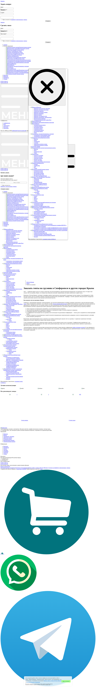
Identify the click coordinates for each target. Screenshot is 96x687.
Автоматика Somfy (10, 333)
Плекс (7, 327)
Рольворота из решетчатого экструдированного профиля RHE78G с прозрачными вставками (14, 359)
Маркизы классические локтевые (14, 230)
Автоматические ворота (12, 249)
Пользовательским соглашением (33, 682)
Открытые (8, 306)
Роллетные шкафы (7, 272)
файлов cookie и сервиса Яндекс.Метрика (52, 680)
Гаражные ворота (10, 253)
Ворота (5, 435)
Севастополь (6, 125)
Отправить (48, 21)
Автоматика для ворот (8, 436)
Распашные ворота (10, 252)
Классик (8, 316)
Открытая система (10, 297)
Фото (7, 277)
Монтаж (8, 264)
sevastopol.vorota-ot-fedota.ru (49, 239)
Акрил (7, 323)
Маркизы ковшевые (11, 235)
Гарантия (5, 452)
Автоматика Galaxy (11, 332)
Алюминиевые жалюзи (11, 341)
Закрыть (2, 1)
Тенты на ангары (10, 283)
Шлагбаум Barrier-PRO (11, 371)
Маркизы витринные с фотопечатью (11, 240)
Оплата (5, 448)
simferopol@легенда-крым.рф (19, 130)
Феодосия (5, 126)
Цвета (7, 266)
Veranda (8, 291)
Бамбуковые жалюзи (11, 348)
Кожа (7, 324)
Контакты (5, 75)
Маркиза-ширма (10, 237)
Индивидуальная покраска (12, 302)
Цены (7, 257)
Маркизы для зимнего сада (12, 238)
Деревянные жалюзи (11, 351)
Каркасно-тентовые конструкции (14, 289)
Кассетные (8, 308)
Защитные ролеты (7, 437)
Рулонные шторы (7, 439)
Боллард (8, 379)
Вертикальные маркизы (12, 242)
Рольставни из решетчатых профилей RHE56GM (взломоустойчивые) (12, 362)
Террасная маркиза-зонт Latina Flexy (15, 243)
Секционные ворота (11, 254)
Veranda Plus (9, 292)
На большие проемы (11, 300)
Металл (8, 325)
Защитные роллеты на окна (12, 269)
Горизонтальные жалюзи (9, 441)
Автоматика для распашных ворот (14, 261)
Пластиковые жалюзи (11, 342)
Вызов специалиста (5, 466)
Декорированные (10, 309)
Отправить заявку (5, 189)
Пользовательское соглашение (8, 467)
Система (8, 268)
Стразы (8, 328)
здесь (41, 469)
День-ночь (8, 313)
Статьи (5, 454)
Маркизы (5, 434)
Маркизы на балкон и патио (13, 234)
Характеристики (10, 278)
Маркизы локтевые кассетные (13, 231)
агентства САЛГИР (21, 469)
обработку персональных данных (19, 19)
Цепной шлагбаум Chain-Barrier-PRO (43, 234)
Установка (5, 451)
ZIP (7, 294)
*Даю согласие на (14, 19)
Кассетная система (10, 299)
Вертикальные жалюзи (8, 440)
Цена (10, 353)
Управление (9, 267)
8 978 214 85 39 (4, 82)
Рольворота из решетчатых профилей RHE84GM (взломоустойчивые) (12, 366)
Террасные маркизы (11, 233)
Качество (11, 352)
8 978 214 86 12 (4, 81)
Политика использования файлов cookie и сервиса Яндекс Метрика (31, 467)
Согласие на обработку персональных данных (59, 467)
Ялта (4, 124)
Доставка (5, 450)
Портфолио (6, 77)
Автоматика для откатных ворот (14, 262)
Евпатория (6, 128)
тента (25, 303)
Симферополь (6, 123)
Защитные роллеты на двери (13, 271)
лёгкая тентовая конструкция (60, 303)
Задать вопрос (24, 420)
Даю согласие (66, 681)
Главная (5, 44)
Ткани (7, 295)
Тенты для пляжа (10, 287)
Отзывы (5, 79)
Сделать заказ (72, 420)
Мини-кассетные (10, 305)
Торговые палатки (10, 285)
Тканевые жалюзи (10, 338)
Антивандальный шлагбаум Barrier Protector (44, 235)
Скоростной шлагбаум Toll (12, 372)
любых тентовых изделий (78, 327)
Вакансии (5, 76)
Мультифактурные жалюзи (12, 343)
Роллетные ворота (10, 256)
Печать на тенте (10, 286)
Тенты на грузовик (10, 282)
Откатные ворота (10, 250)
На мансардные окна (11, 301)
